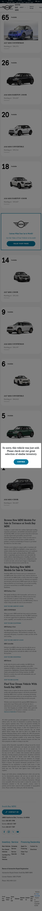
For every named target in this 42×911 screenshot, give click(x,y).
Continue (21, 462)
